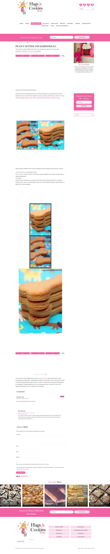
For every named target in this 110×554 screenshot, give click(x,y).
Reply (62, 396)
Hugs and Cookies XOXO (30, 7)
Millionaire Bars (29, 504)
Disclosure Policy (31, 51)
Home (79, 548)
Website (17, 457)
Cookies (81, 533)
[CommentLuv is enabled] (23, 476)
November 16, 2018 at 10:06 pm (22, 398)
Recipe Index (87, 548)
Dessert (59, 533)
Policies (92, 548)
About (82, 548)
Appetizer (59, 527)
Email (17, 451)
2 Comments (35, 52)
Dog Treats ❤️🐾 (43, 374)
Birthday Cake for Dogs (26, 97)
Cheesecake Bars (81, 530)
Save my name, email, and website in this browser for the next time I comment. (32, 464)
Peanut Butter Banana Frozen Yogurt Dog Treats (47, 97)
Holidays (81, 527)
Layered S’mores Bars (8, 504)
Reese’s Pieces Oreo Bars (98, 503)
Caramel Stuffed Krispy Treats (53, 502)
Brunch (59, 530)
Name (17, 446)
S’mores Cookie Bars (75, 504)
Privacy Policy (25, 469)
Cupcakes (81, 536)
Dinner (59, 536)
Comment (18, 434)
